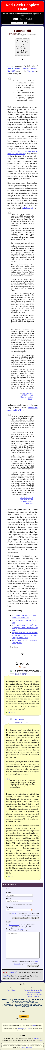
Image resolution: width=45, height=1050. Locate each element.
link (22, 929)
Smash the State (37, 999)
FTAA (38, 1004)
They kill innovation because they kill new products (23, 152)
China (37, 1002)
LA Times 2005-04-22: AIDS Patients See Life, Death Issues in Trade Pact (26, 500)
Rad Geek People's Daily (22, 7)
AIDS (12, 1002)
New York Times (37, 1005)
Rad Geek (19, 719)
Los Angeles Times (27, 1005)
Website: (9, 907)
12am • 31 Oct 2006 (21, 674)
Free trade (33, 1004)
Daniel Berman (8, 1004)
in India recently (28, 208)
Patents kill (22, 31)
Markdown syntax (14, 925)
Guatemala (5, 1005)
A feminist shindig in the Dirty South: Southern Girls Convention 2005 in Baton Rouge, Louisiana (33, 993)
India (10, 1005)
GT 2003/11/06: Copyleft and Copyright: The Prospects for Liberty (25, 627)
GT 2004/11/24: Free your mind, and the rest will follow (25, 616)
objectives (30, 71)
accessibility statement (26, 1047)
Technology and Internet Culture (23, 1001)
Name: (8, 892)
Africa (8, 1002)
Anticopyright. (12, 972)
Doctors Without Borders (21, 1004)
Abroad (4, 999)
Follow (23, 667)
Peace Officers (11, 990)
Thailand (18, 1007)
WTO (27, 1007)
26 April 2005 (13, 34)
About (22, 19)
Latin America (17, 1005)
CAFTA (21, 1002)
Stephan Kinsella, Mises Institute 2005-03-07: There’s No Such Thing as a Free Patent (25, 635)
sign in (29, 913)
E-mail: (9, 898)
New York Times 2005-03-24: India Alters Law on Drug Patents (26, 396)
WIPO (10, 68)
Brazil (16, 1002)
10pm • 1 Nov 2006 (21, 722)
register (14, 913)
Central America (29, 1002)
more (41, 1040)
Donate (34, 1025)
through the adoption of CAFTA (23, 408)
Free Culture (25, 999)
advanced (31, 23)
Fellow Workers (14, 999)
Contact (29, 19)
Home (15, 19)
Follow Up (11, 712)
